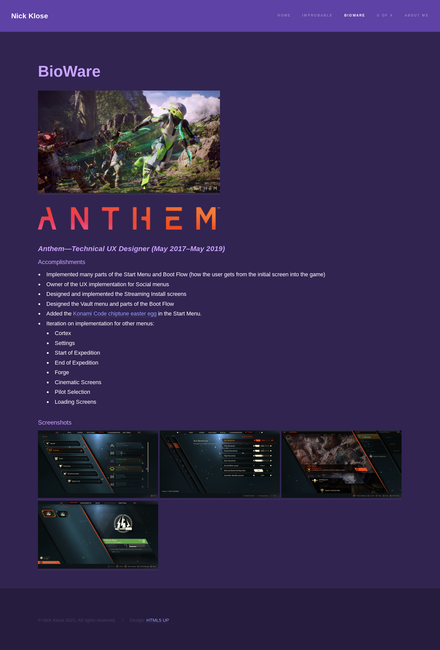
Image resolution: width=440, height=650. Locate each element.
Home (284, 15)
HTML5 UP (157, 620)
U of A (385, 15)
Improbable (317, 15)
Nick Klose (29, 16)
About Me (417, 15)
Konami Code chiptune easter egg (115, 313)
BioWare (355, 15)
